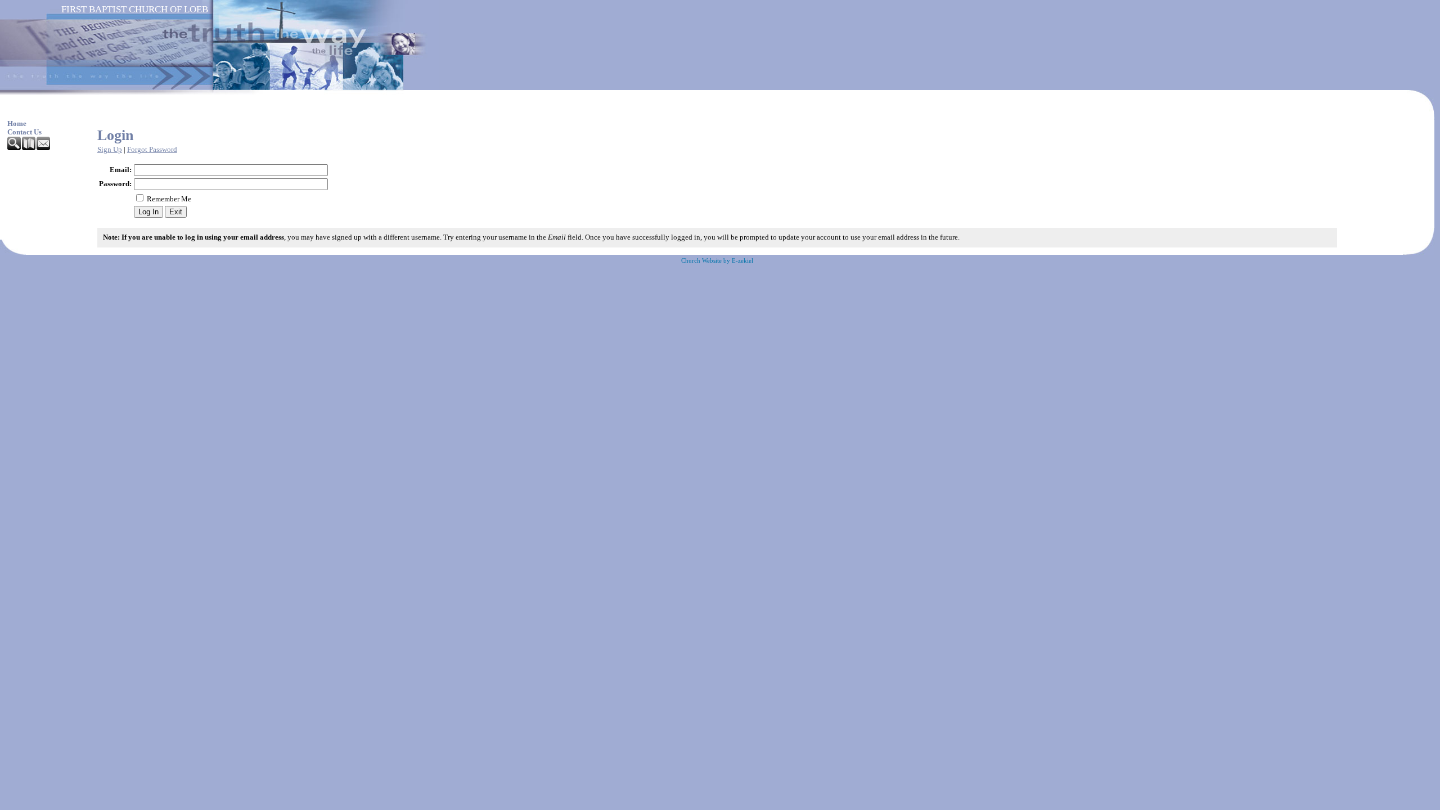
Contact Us (24, 132)
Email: (121, 170)
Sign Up (109, 150)
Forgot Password (152, 150)
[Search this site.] (14, 148)
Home (16, 124)
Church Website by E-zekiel (717, 261)
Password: (115, 184)
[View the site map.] (29, 148)
